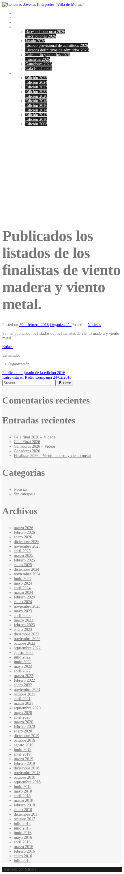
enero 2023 (23, 629)
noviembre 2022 (27, 639)
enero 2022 (23, 685)
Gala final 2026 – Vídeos (34, 437)
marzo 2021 (23, 703)
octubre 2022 (24, 643)
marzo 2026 (23, 528)
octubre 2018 (24, 777)
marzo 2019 (23, 759)
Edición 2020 (36, 96)
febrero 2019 (24, 763)
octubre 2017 (24, 819)
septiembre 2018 (27, 782)
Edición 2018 (36, 101)
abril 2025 (22, 551)
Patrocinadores (26, 18)
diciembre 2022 (26, 634)
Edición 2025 (36, 78)
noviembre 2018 (27, 773)
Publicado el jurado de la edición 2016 (33, 373)
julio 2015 (22, 860)
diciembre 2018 (26, 768)
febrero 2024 (24, 597)
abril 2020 (22, 717)
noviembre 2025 (27, 546)
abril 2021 (22, 699)
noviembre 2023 (27, 606)
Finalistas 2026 (37, 59)
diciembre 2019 (26, 736)
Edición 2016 (36, 105)
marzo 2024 (23, 592)
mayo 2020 (23, 713)
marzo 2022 (23, 676)
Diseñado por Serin (18, 869)
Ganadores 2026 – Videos (34, 446)
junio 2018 (22, 786)
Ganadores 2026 (38, 64)
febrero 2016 (24, 851)
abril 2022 (22, 671)
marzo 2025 (23, 555)
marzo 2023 (23, 620)
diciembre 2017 (26, 814)
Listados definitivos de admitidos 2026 (57, 50)
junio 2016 (22, 833)
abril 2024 (22, 588)
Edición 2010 (36, 119)
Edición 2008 (36, 124)
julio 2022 (22, 657)
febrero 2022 (24, 680)
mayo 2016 (23, 837)
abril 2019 (22, 754)
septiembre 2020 (27, 708)
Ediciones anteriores (30, 73)
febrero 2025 (24, 560)
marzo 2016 (23, 847)
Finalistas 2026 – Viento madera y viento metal (52, 455)
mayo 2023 (23, 611)
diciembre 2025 (26, 542)
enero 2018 (23, 810)
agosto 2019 (23, 745)
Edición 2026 (25, 27)
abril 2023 (22, 615)
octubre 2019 (24, 740)
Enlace (7, 347)
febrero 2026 (24, 532)
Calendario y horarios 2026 (47, 55)
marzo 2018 (23, 800)
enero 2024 (23, 602)
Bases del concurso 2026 (45, 31)
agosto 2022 (23, 652)
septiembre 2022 (27, 648)
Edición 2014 (36, 110)
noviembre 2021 (27, 689)
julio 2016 (22, 828)
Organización (61, 325)
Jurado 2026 (35, 41)
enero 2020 (23, 731)
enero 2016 (23, 856)
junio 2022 (22, 662)
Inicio (18, 13)
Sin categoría (24, 494)
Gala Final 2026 (38, 68)
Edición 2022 (36, 92)
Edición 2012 (36, 115)
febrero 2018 (24, 805)
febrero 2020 (24, 726)
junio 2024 (22, 579)
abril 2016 (22, 842)
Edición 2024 (36, 82)
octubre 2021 (24, 694)
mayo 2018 (23, 791)
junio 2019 (22, 749)
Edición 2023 (36, 87)
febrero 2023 (24, 625)
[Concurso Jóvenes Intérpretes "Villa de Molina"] (43, 4)
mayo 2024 (23, 583)
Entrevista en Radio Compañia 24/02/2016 (37, 377)
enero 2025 (23, 565)
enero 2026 (23, 537)
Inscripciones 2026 (40, 36)
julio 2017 (22, 823)
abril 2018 (22, 796)
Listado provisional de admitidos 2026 (56, 45)
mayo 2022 (23, 666)
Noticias (20, 22)
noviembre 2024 (27, 574)
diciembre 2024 (26, 569)
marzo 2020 (23, 722)
